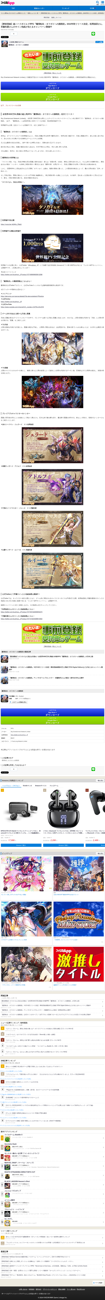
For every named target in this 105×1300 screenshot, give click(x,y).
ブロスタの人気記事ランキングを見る (12, 1086)
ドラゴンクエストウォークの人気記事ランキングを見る (16, 1079)
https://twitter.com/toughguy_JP (11, 301)
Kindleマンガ (27, 786)
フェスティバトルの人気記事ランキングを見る (14, 1117)
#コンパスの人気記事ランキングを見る (12, 1071)
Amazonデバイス (40, 786)
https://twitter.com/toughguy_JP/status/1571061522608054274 (21, 612)
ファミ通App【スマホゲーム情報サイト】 (13, 13)
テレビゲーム (54, 786)
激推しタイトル (56, 17)
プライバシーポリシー (50, 1289)
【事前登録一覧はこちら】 (52, 73)
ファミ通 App (8, 3)
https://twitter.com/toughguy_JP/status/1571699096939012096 (21, 274)
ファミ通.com (71, 1289)
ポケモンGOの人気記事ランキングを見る (12, 1110)
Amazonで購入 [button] (21, 845)
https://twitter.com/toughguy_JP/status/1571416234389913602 (21, 619)
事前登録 (46, 17)
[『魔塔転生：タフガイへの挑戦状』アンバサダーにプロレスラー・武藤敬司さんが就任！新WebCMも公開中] (42, 683)
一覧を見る (100, 780)
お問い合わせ (23, 1289)
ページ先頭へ (99, 1283)
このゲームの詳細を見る (19, 702)
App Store (53, 86)
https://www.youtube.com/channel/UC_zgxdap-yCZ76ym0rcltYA (22, 307)
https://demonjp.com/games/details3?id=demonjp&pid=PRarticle (22, 296)
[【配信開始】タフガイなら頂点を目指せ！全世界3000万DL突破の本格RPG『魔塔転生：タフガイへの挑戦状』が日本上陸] (47, 662)
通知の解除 (61, 1289)
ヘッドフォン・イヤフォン (11, 786)
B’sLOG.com (81, 1289)
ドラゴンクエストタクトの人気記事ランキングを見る (16, 1125)
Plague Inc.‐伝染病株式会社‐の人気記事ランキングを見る (16, 1094)
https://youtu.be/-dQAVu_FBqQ (11, 224)
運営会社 (38, 1289)
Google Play (53, 97)
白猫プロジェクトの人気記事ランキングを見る (14, 1102)
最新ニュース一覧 (33, 13)
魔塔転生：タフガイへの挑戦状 (10, 760)
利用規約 (31, 1289)
